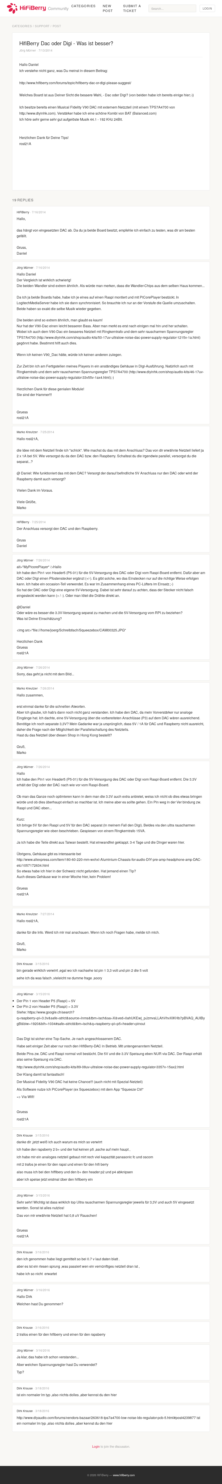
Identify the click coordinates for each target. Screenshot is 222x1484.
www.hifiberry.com (124, 1475)
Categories (83, 5)
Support (42, 26)
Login (207, 8)
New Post (108, 8)
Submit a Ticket (132, 8)
